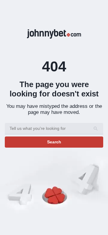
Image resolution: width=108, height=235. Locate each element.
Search (54, 141)
